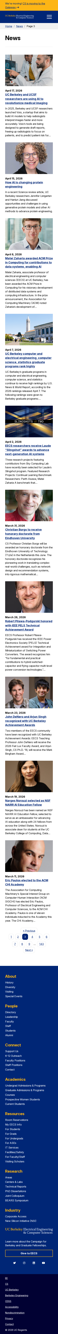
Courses (10, 1094)
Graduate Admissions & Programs (24, 1090)
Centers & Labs (14, 1181)
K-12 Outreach (13, 1055)
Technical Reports (15, 1186)
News (19, 26)
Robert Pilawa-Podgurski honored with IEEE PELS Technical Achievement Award (28, 625)
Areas (8, 1177)
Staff (8, 1026)
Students (10, 1030)
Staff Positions (13, 1065)
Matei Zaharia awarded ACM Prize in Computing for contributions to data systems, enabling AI (29, 262)
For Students (12, 1129)
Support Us (11, 1051)
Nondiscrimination (14, 1312)
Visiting (9, 991)
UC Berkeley (12, 1289)
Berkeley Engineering (16, 1295)
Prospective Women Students (22, 1099)
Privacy (9, 1318)
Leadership (11, 1016)
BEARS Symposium (16, 1200)
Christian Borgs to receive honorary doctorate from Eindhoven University (23, 534)
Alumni (9, 1035)
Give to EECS (29, 1253)
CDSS (8, 1301)
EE (6, 1278)
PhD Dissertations (15, 1191)
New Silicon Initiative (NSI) (20, 1220)
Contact (10, 1069)
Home (8, 26)
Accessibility (12, 1307)
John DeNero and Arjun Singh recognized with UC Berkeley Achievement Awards (25, 721)
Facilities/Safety (14, 1152)
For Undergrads (14, 1138)
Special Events (13, 996)
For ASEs (10, 1143)
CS (6, 1284)
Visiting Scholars (14, 1161)
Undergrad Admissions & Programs (25, 1085)
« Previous (30, 930)
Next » (30, 950)
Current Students (15, 1104)
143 (41, 944)
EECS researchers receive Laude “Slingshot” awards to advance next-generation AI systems (28, 450)
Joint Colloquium (14, 1195)
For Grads (11, 1133)
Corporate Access (15, 1216)
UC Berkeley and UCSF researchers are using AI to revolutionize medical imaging (26, 99)
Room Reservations (16, 1119)
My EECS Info (13, 1124)
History (9, 982)
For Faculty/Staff (15, 1156)
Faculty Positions (15, 1060)
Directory (10, 1012)
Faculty (9, 1021)
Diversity (10, 987)
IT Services (12, 1147)
